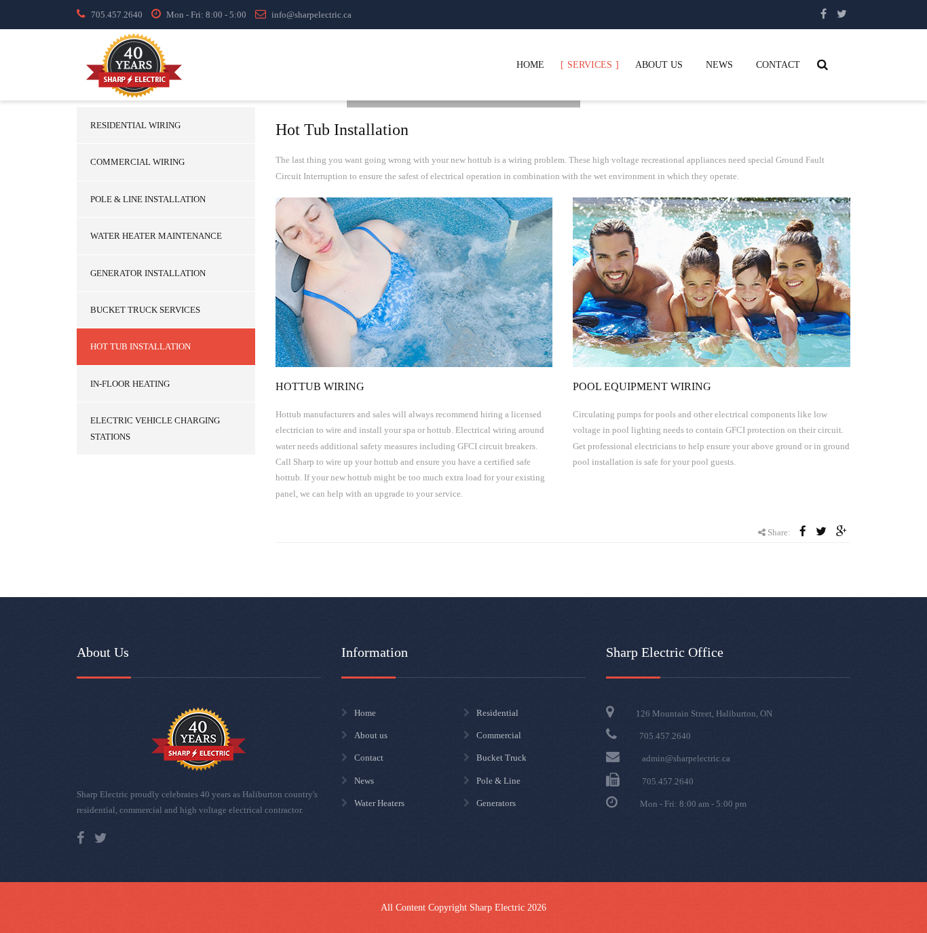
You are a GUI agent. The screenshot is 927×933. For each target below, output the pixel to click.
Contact (368, 758)
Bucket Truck (501, 758)
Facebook (823, 13)
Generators (496, 803)
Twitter (842, 13)
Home (365, 713)
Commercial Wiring (137, 162)
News (364, 781)
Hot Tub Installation (140, 346)
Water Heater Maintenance (156, 236)
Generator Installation (148, 273)
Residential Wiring (135, 125)
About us (370, 735)
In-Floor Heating (130, 384)
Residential (497, 713)
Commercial (498, 735)
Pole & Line (498, 781)
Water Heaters (379, 803)
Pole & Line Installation (148, 199)
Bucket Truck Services (145, 310)
